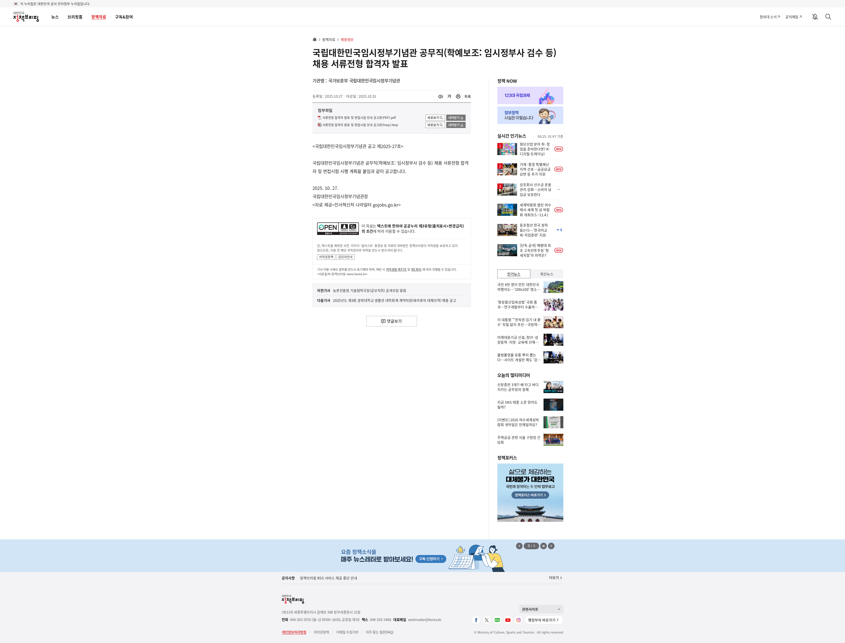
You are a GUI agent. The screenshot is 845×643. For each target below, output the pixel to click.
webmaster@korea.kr (424, 619)
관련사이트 (530, 609)
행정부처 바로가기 (541, 620)
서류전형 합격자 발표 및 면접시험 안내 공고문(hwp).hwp (360, 125)
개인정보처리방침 (294, 632)
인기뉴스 (513, 274)
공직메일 (791, 17)
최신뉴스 (546, 274)
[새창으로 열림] (458, 96)
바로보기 (433, 117)
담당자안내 (345, 257)
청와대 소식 (768, 17)
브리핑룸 (75, 17)
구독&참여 (124, 17)
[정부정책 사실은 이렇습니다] (530, 115)
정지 (543, 546)
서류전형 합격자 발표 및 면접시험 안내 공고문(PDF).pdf (359, 118)
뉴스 (55, 17)
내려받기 (454, 117)
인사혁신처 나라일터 (352, 205)
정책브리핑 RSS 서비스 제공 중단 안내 (328, 578)
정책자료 (98, 17)
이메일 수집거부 (347, 632)
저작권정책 (326, 257)
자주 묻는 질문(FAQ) (379, 632)
